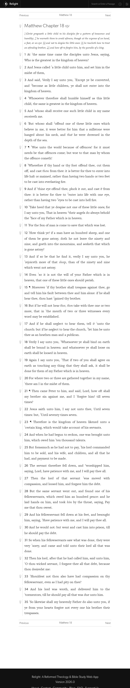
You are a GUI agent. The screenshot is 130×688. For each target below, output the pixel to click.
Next (108, 15)
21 (48, 48)
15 (82, 43)
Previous (24, 15)
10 (44, 43)
